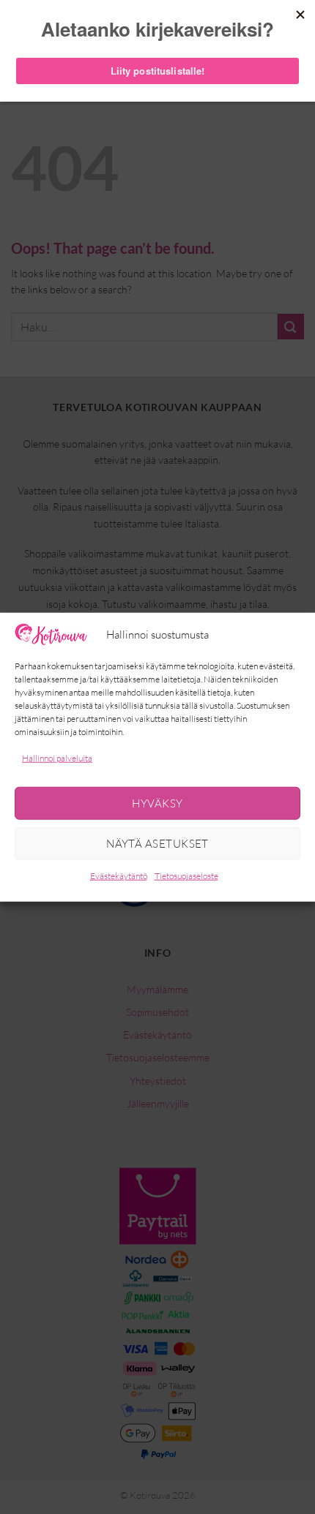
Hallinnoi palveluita (57, 758)
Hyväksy (157, 803)
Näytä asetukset (157, 844)
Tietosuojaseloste (186, 875)
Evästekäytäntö (118, 875)
